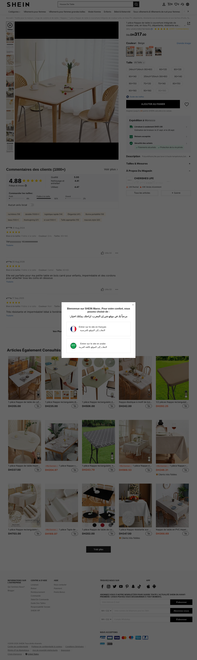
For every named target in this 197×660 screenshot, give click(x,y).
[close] (133, 304)
